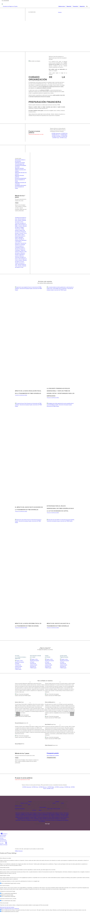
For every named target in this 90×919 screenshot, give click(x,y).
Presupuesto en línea (51, 757)
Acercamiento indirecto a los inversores (20, 160)
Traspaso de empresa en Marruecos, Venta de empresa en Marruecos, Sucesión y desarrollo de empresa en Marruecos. (20, 253)
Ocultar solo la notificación (14, 908)
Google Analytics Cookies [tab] (5, 875)
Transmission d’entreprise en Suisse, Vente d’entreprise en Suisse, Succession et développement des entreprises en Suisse (39, 813)
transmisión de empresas (20, 808)
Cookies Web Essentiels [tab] (4, 867)
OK (15, 851)
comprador (57, 801)
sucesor (53, 803)
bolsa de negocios (42, 807)
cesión (29, 804)
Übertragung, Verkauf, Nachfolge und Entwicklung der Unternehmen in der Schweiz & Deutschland (20, 240)
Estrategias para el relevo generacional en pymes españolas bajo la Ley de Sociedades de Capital (60, 508)
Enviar (17, 202)
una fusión (34, 810)
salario (51, 808)
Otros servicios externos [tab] (4, 885)
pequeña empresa (18, 805)
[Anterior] (18, 714)
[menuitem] (62, 6)
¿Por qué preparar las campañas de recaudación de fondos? (20, 165)
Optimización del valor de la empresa (7, 907)
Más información (19, 851)
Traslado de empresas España (21, 395)
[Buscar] (87, 6)
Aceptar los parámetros (4, 908)
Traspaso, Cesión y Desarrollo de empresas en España (20, 236)
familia (48, 808)
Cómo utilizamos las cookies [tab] (5, 858)
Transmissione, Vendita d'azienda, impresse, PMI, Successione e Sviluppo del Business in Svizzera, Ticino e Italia (21, 231)
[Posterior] (72, 714)
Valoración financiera (19, 168)
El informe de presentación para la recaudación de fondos (20, 180)
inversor (62, 803)
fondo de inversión (56, 808)
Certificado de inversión (20, 162)
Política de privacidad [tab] (4, 903)
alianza (40, 810)
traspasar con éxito (24, 803)
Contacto (60, 12)
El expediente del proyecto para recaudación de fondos (20, 187)
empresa (30, 801)
